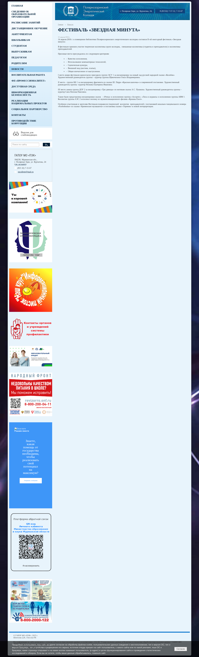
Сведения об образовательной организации (24, 14)
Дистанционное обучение (30, 28)
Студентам (19, 46)
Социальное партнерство (29, 109)
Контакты (19, 115)
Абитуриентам (22, 34)
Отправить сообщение (30, 480)
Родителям (19, 63)
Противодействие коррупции (24, 122)
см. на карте (20, 164)
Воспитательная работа (28, 75)
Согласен (181, 649)
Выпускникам (22, 51)
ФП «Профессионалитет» (29, 80)
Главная (17, 6)
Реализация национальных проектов (29, 102)
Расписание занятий (26, 22)
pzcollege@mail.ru (26, 172)
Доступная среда (24, 86)
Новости (17, 69)
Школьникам (21, 40)
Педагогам (19, 57)
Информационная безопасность (24, 93)
